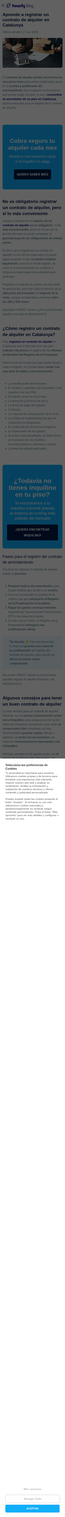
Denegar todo (33, 1499)
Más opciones (32, 1489)
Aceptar (32, 1508)
